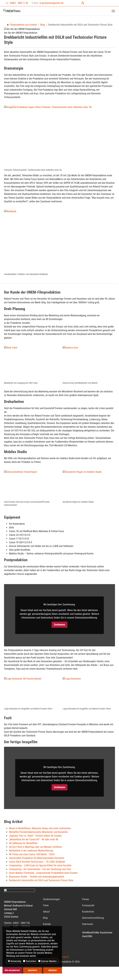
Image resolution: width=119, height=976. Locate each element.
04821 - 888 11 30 (19, 3)
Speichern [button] (32, 970)
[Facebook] (75, 2)
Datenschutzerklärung (93, 917)
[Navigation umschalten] (113, 11)
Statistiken (30, 961)
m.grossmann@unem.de (52, 3)
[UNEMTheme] (11, 11)
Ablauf (46, 911)
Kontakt (47, 924)
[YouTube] (104, 2)
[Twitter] (82, 2)
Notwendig (15, 961)
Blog (45, 917)
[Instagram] (90, 2)
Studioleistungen (51, 899)
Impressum (87, 924)
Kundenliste (88, 911)
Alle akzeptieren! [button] (12, 970)
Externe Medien (48, 961)
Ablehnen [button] (52, 970)
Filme (46, 905)
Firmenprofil (88, 905)
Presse (85, 899)
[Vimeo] (111, 2)
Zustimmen (59, 624)
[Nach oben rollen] (112, 969)
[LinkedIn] (97, 2)
